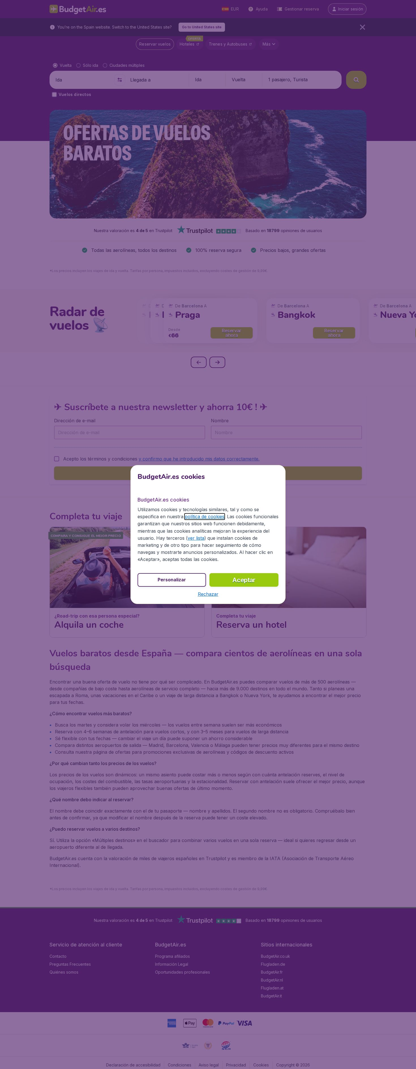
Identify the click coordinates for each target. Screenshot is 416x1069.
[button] (208, 594)
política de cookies (204, 516)
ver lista (196, 538)
